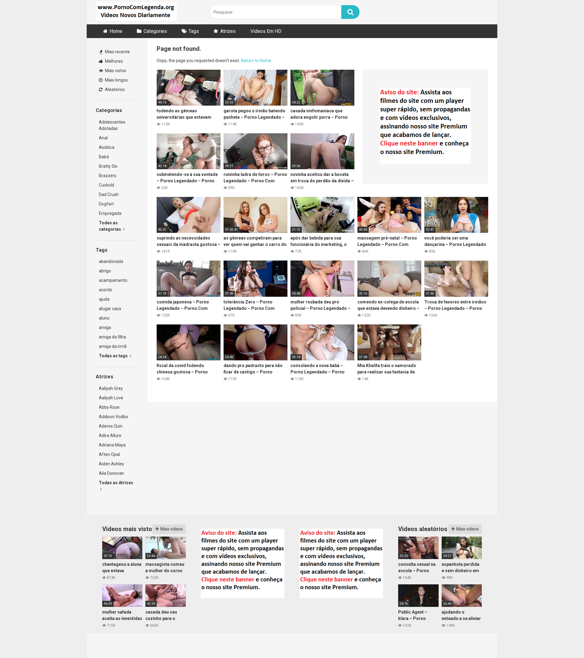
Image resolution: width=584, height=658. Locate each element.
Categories (155, 31)
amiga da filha (112, 336)
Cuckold (106, 185)
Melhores (113, 61)
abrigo (105, 270)
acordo (105, 289)
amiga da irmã (113, 346)
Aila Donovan (111, 473)
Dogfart (106, 203)
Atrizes (228, 31)
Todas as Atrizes (116, 482)
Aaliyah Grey (111, 388)
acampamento (113, 280)
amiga (105, 327)
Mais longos (116, 80)
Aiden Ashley (111, 463)
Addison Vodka (113, 416)
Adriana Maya (112, 445)
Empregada (110, 213)
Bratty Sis (108, 166)
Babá (104, 156)
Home (115, 31)
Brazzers (107, 175)
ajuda (104, 299)
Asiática (106, 147)
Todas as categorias (110, 226)
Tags (194, 31)
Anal (103, 137)
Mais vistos (115, 70)
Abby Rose (109, 407)
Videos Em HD (265, 31)
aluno (104, 318)
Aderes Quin (111, 426)
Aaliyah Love (111, 397)
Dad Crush (109, 194)
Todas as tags (114, 355)
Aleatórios (114, 89)
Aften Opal (109, 454)
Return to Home (256, 60)
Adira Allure (110, 435)
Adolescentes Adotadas (112, 125)
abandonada (111, 261)
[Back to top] (563, 639)
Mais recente (117, 51)
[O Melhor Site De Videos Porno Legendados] (136, 12)
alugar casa (110, 308)
